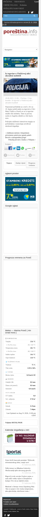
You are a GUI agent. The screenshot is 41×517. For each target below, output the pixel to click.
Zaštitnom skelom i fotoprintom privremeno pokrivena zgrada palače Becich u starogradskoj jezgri (18, 135)
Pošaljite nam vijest (9, 502)
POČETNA (7, 2)
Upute (36, 2)
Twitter (32, 12)
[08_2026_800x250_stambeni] (20, 62)
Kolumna (23, 5)
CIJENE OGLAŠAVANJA (11, 504)
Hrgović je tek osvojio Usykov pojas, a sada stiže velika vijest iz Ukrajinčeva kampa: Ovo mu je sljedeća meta (19, 476)
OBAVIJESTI (19, 2)
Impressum (7, 499)
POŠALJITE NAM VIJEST (13, 8)
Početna (23, 98)
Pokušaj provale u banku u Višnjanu (21, 140)
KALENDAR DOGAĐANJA (14, 12)
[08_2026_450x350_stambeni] (20, 189)
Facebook (28, 12)
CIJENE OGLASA (10, 5)
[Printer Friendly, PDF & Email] (33, 148)
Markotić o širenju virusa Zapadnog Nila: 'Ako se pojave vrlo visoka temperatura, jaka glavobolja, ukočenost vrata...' (20, 487)
